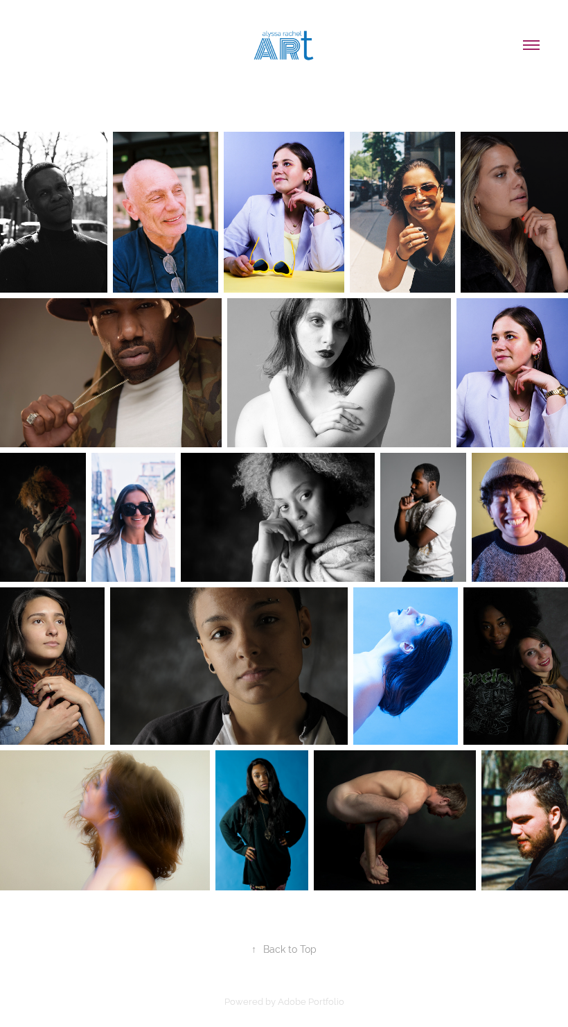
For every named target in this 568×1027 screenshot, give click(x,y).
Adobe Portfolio (311, 1000)
